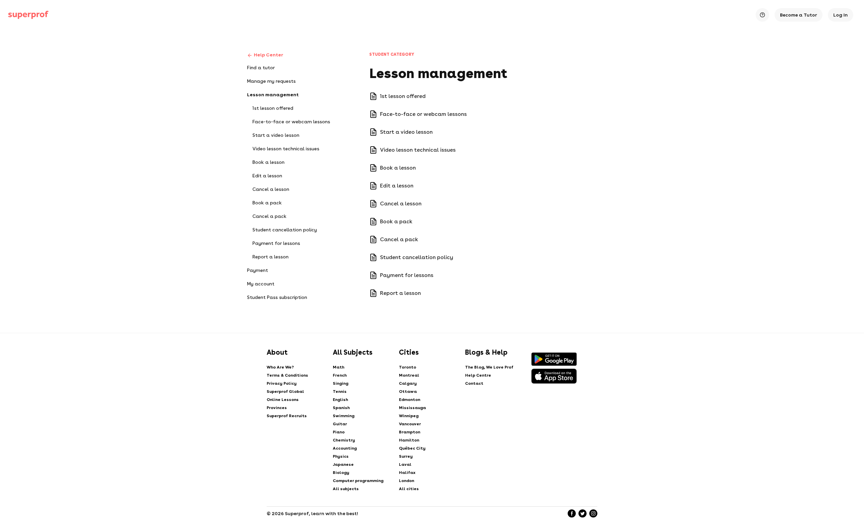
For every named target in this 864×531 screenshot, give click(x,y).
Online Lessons (283, 399)
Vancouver (410, 424)
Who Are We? (280, 367)
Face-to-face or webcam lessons (291, 121)
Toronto (407, 367)
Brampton (409, 432)
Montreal (409, 375)
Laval (405, 464)
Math (338, 367)
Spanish (341, 407)
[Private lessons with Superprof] (28, 15)
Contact (474, 383)
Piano (339, 432)
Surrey (406, 456)
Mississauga (412, 407)
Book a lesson (268, 162)
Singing (340, 383)
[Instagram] (593, 513)
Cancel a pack (269, 216)
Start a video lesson (275, 135)
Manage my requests (271, 81)
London (406, 480)
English (340, 399)
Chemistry (344, 440)
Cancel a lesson (270, 189)
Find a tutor (261, 67)
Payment (257, 270)
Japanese (343, 464)
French (340, 375)
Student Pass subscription (277, 297)
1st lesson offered (272, 108)
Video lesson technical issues (285, 148)
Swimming (343, 415)
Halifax (407, 472)
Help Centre (478, 375)
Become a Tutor (798, 15)
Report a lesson (270, 256)
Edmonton (409, 399)
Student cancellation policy (284, 229)
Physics (341, 456)
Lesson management (273, 94)
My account (260, 283)
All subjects (346, 488)
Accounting (345, 448)
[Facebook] (572, 513)
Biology (341, 472)
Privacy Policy (282, 383)
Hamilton (409, 440)
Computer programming (358, 480)
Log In (840, 15)
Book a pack (267, 202)
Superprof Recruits (287, 415)
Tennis (340, 391)
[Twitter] (582, 513)
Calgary (408, 383)
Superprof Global (285, 391)
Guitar (340, 424)
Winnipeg (408, 415)
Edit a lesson (267, 175)
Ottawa (408, 391)
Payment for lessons (276, 243)
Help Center (268, 54)
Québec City (412, 448)
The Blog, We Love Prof (489, 367)
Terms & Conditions (287, 375)
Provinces (277, 407)
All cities (409, 488)
